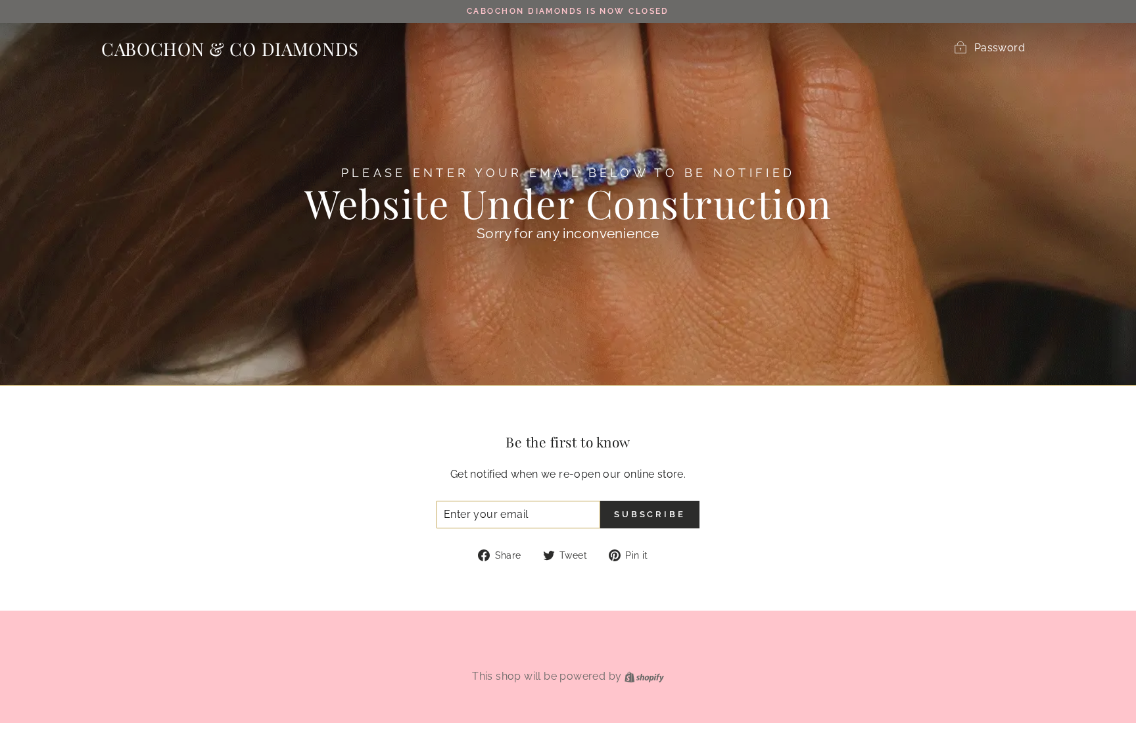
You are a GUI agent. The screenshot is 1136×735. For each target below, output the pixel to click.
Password (999, 47)
